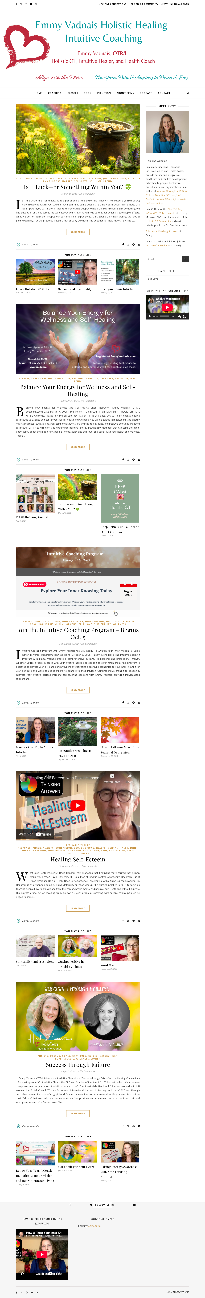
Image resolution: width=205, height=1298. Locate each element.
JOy (105, 178)
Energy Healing (42, 378)
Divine (56, 621)
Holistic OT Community (143, 4)
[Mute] (179, 316)
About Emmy (125, 92)
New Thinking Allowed (175, 4)
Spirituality (102, 624)
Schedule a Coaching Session (161, 231)
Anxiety (48, 848)
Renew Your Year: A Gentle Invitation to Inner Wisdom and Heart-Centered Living (35, 1176)
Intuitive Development (61, 624)
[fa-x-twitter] (21, 4)
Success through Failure (78, 1064)
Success (69, 1058)
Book (87, 92)
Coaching (55, 92)
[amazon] (36, 4)
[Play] (150, 316)
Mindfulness (57, 850)
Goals (50, 178)
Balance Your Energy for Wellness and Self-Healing (78, 390)
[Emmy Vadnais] (102, 48)
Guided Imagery (99, 1056)
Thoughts (82, 853)
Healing (77, 378)
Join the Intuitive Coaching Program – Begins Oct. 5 (78, 633)
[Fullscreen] (184, 316)
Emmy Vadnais (30, 244)
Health (101, 848)
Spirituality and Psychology (35, 961)
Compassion (64, 848)
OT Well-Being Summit (32, 517)
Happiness (79, 178)
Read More (77, 231)
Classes (72, 92)
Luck (131, 178)
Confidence (24, 178)
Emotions (87, 848)
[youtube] (31, 4)
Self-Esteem (117, 850)
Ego (76, 848)
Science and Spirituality (75, 289)
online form (94, 1225)
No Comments (86, 193)
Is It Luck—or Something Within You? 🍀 (78, 187)
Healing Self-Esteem (77, 859)
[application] (167, 307)
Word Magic (109, 965)
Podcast (146, 92)
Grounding (62, 378)
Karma (114, 178)
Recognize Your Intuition (118, 289)
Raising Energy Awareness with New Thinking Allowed (119, 1172)
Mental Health (118, 848)
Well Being (105, 181)
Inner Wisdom (94, 621)
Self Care (106, 378)
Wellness (119, 624)
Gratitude (63, 178)
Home (38, 92)
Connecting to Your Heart (76, 1167)
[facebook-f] (17, 4)
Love (123, 178)
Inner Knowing (72, 621)
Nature (67, 181)
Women (96, 1058)
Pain (104, 850)
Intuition (104, 92)
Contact (164, 92)
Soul (92, 181)
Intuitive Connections (112, 4)
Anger (37, 848)
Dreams (39, 178)
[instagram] (26, 4)
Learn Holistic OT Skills (32, 289)
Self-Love (80, 181)
